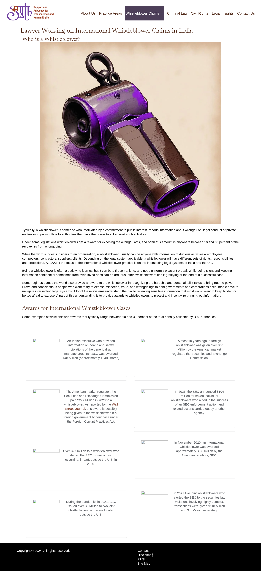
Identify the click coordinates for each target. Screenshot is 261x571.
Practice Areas (110, 13)
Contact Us (246, 13)
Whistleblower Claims (142, 13)
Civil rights (199, 13)
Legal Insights (223, 13)
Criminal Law (177, 13)
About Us (88, 13)
